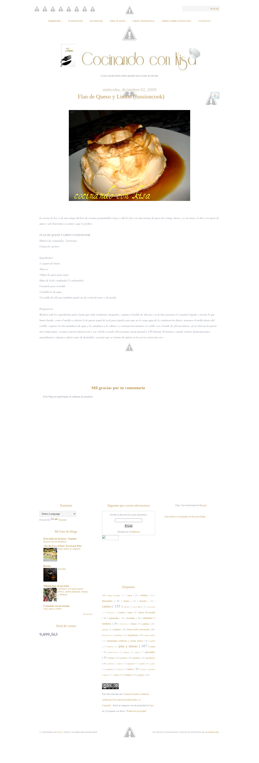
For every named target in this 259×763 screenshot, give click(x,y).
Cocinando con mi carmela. (56, 606)
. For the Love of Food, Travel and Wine (62, 545)
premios (137, 657)
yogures (141, 674)
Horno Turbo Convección (176, 21)
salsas (120, 669)
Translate (62, 519)
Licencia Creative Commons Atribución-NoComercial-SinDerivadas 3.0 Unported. (125, 699)
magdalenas (133, 634)
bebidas (145, 595)
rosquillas (109, 669)
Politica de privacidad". (137, 710)
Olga (151, 705)
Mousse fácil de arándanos (55, 541)
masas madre (149, 635)
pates (137, 652)
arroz (130, 595)
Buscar (214, 8)
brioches (143, 600)
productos (150, 657)
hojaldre (117, 629)
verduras (128, 674)
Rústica (47, 566)
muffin (152, 641)
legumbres (119, 635)
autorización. (212, 732)
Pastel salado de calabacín (69, 548)
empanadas (114, 617)
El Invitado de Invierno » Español (59, 538)
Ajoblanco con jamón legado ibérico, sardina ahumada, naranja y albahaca (73, 591)
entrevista (123, 624)
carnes (107, 606)
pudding (111, 663)
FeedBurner (134, 531)
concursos (110, 612)
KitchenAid (96, 21)
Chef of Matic (118, 21)
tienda (143, 669)
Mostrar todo (88, 614)
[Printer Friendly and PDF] (130, 353)
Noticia (110, 646)
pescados (150, 652)
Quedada (131, 663)
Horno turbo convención (138, 629)
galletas (146, 623)
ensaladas (131, 617)
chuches (126, 607)
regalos (152, 663)
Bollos (127, 600)
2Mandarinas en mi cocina (56, 585)
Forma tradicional (144, 21)
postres (123, 657)
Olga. (60, 732)
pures (120, 663)
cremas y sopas (125, 612)
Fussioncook (75, 21)
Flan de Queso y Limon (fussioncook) (121, 96)
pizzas (112, 657)
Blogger (202, 505)
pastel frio (113, 652)
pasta (153, 646)
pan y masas (129, 646)
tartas (130, 669)
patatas (126, 652)
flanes (134, 623)
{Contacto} (204, 21)
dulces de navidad (147, 612)
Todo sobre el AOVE (52, 608)
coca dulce (138, 606)
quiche (142, 663)
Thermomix (54, 21)
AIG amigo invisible (111, 595)
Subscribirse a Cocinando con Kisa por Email (185, 516)
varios (117, 674)
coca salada (151, 607)
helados (105, 629)
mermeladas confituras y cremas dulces (125, 640)
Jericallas (62, 568)
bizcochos (108, 601)
